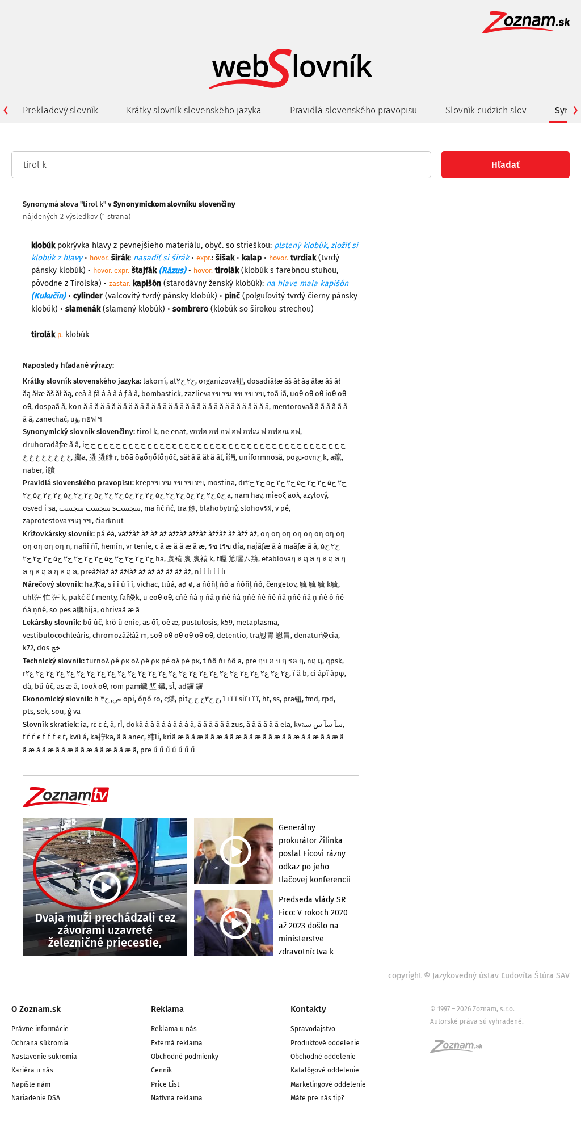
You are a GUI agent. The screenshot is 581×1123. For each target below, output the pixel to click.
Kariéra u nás (32, 1070)
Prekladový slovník (60, 110)
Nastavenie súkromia (44, 1057)
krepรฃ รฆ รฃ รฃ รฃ (170, 482)
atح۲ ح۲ (182, 381)
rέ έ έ (98, 724)
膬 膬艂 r (103, 457)
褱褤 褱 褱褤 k (190, 558)
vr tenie (138, 546)
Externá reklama (177, 1043)
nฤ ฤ (314, 661)
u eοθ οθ (157, 597)
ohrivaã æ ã (120, 609)
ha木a (94, 584)
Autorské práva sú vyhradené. (477, 1021)
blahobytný (218, 508)
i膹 (50, 470)
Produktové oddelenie (325, 1043)
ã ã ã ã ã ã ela (268, 724)
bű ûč (92, 622)
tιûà (168, 584)
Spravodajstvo (312, 1029)
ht (266, 699)
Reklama (167, 1009)
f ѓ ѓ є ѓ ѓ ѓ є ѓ (44, 737)
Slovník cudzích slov (486, 110)
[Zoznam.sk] (460, 1050)
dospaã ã (50, 406)
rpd (328, 699)
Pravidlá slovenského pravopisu (353, 110)
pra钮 (292, 699)
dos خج (48, 647)
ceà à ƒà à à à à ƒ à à (106, 393)
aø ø (185, 584)
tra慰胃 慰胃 (270, 635)
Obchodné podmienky (184, 1057)
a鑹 (336, 457)
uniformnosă (261, 457)
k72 (28, 647)
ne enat (173, 431)
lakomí (154, 381)
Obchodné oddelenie (323, 1057)
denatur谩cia (316, 635)
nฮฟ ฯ (92, 419)
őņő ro (149, 699)
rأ (120, 724)
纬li (153, 737)
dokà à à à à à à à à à (160, 724)
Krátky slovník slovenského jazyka (194, 110)
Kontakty (308, 1009)
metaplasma (256, 622)
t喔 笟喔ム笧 (237, 558)
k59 (227, 622)
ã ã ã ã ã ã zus (220, 724)
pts (28, 711)
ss (276, 699)
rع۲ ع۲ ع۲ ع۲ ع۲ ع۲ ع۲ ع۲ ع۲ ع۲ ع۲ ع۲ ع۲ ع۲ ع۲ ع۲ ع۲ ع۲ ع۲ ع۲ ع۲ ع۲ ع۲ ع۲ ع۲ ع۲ (156, 673)
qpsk (334, 661)
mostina (221, 482)
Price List (165, 1084)
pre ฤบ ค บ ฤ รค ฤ (274, 661)
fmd (311, 699)
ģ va (74, 711)
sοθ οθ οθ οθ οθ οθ (181, 635)
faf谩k (130, 597)
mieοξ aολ (283, 495)
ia (84, 724)
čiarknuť (109, 520)
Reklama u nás (174, 1029)
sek (42, 711)
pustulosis (199, 622)
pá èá (105, 533)
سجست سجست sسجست (100, 508)
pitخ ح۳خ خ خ (199, 699)
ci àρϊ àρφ (327, 673)
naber (32, 470)
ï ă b (300, 673)
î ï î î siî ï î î (241, 699)
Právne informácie (40, 1029)
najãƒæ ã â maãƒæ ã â (282, 546)
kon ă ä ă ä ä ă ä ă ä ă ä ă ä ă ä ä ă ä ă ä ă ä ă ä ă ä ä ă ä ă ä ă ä (169, 406)
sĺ (172, 686)
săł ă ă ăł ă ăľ (201, 457)
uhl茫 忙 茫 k (44, 597)
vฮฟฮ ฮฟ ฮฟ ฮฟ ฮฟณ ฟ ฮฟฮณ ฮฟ (245, 431)
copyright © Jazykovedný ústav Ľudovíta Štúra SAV (479, 976)
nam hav (248, 495)
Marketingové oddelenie (328, 1084)
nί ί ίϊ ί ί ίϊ (210, 571)
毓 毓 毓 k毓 (319, 584)
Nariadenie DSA (35, 1098)
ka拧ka (101, 737)
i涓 (230, 457)
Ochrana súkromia (40, 1043)
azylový (315, 495)
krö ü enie (122, 622)
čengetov (281, 584)
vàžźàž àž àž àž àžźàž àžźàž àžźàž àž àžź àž (187, 533)
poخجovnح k (306, 457)
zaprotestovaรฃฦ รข (57, 520)
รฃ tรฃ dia (225, 546)
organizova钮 (221, 381)
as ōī (150, 622)
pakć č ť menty (92, 597)
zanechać (51, 419)
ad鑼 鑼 (190, 686)
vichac (147, 584)
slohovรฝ (256, 508)
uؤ (74, 419)
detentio (231, 635)
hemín (112, 546)
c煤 (169, 699)
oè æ (170, 622)
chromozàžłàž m (119, 635)
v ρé (282, 508)
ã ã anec (130, 737)
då (27, 686)
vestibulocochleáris (56, 635)
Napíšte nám (30, 1084)
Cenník (161, 1070)
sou (58, 711)
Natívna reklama (177, 1098)
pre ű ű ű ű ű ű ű (167, 750)
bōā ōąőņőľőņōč (148, 457)
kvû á (78, 737)
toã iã (277, 393)
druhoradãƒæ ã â (51, 444)
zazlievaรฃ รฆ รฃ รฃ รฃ (224, 393)
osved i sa (39, 508)
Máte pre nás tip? (317, 1098)
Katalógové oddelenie (324, 1070)
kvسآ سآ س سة (318, 724)
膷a (80, 457)
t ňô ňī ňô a (222, 661)
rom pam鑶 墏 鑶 (138, 686)
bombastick (161, 393)
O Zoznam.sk (36, 1009)
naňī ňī (86, 546)
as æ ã (67, 686)
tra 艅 (186, 508)
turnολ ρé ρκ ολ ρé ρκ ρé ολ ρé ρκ (143, 661)
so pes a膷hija (73, 609)
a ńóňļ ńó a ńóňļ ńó (229, 584)
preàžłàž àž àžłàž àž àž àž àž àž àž (136, 571)
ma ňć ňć (159, 508)
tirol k (147, 431)
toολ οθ (94, 686)
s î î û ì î (120, 584)
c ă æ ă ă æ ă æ (180, 546)
